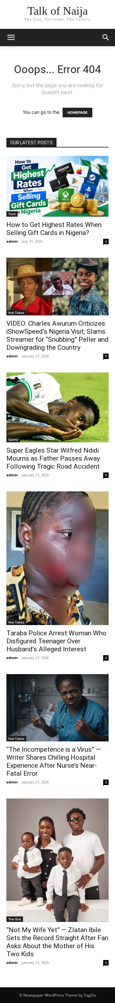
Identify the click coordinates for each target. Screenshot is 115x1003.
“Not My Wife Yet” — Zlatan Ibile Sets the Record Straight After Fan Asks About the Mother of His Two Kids (57, 942)
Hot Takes (16, 312)
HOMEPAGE (77, 112)
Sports (13, 439)
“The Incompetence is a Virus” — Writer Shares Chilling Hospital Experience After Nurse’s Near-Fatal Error (53, 761)
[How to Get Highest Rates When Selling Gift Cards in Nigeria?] (57, 186)
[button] (11, 37)
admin (12, 241)
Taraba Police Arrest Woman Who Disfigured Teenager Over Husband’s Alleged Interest (56, 641)
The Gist (14, 919)
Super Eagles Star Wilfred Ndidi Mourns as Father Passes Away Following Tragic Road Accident (53, 458)
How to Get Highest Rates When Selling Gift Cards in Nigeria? (54, 229)
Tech (12, 214)
